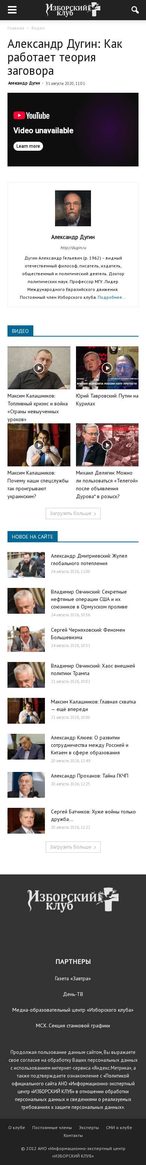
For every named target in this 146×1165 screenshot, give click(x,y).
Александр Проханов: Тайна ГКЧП (89, 775)
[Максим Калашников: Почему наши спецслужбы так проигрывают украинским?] (38, 444)
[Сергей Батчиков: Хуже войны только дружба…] (26, 821)
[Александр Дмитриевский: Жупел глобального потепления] (26, 565)
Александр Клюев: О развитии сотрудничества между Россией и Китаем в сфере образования (89, 745)
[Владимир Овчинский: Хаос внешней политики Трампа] (26, 675)
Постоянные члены (52, 1127)
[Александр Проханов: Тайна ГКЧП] (26, 785)
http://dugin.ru (73, 247)
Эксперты (89, 1127)
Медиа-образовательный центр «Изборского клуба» (73, 1009)
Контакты (73, 1135)
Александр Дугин (24, 83)
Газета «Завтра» (73, 978)
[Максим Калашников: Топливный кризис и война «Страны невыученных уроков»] (38, 367)
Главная (15, 28)
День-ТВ (73, 994)
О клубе (16, 1127)
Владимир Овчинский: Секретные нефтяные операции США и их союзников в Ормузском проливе (89, 599)
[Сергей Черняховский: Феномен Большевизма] (26, 639)
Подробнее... (112, 297)
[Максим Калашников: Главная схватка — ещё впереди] (26, 711)
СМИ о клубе (119, 1127)
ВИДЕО (20, 331)
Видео (38, 28)
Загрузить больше (70, 513)
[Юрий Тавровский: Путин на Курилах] (107, 367)
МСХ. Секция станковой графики (73, 1025)
